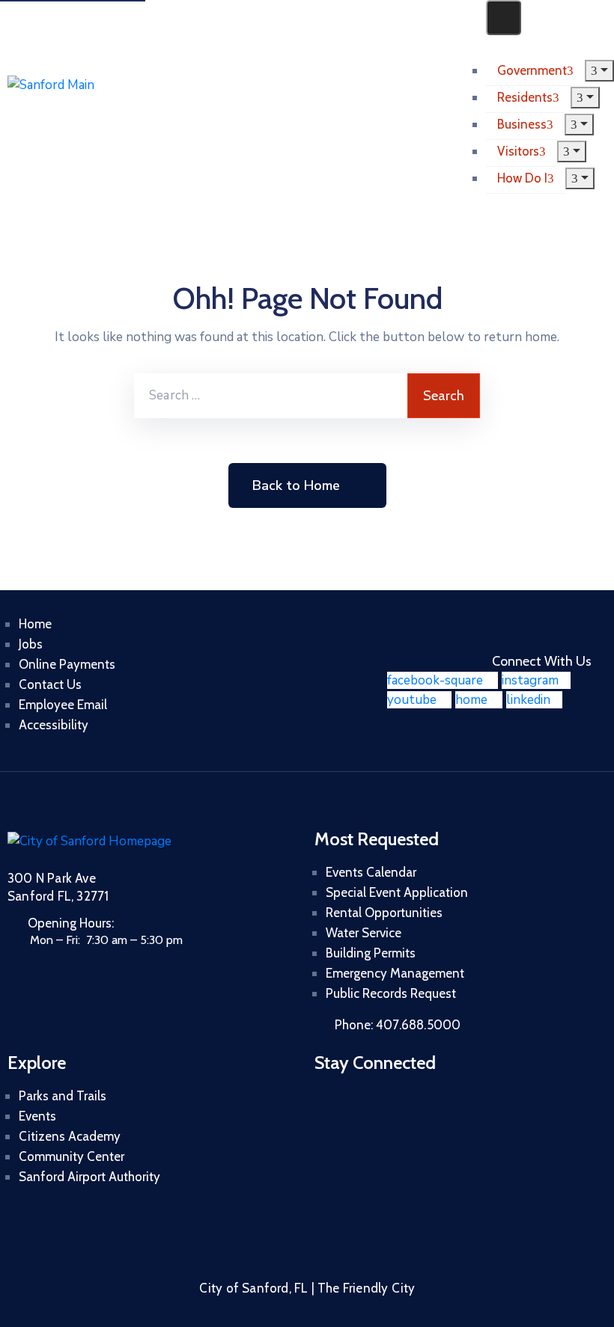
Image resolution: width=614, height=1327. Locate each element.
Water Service (363, 932)
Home (35, 623)
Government (532, 70)
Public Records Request (391, 993)
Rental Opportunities (384, 912)
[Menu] (599, 71)
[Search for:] (270, 395)
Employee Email (63, 704)
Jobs (31, 644)
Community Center (71, 1156)
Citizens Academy (70, 1136)
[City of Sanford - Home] (85, 101)
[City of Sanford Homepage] (89, 841)
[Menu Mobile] (503, 17)
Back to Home (296, 485)
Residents (525, 97)
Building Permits (371, 953)
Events (37, 1116)
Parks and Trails (62, 1095)
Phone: (397, 1024)
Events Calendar (371, 872)
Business (522, 124)
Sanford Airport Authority (89, 1176)
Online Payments (67, 664)
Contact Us (50, 684)
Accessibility (53, 724)
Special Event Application (397, 892)
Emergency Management (395, 973)
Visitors (518, 151)
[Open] (491, 44)
